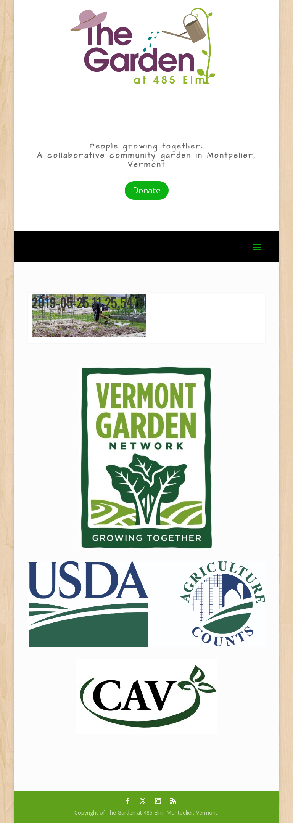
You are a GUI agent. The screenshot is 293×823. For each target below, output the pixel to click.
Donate (147, 190)
